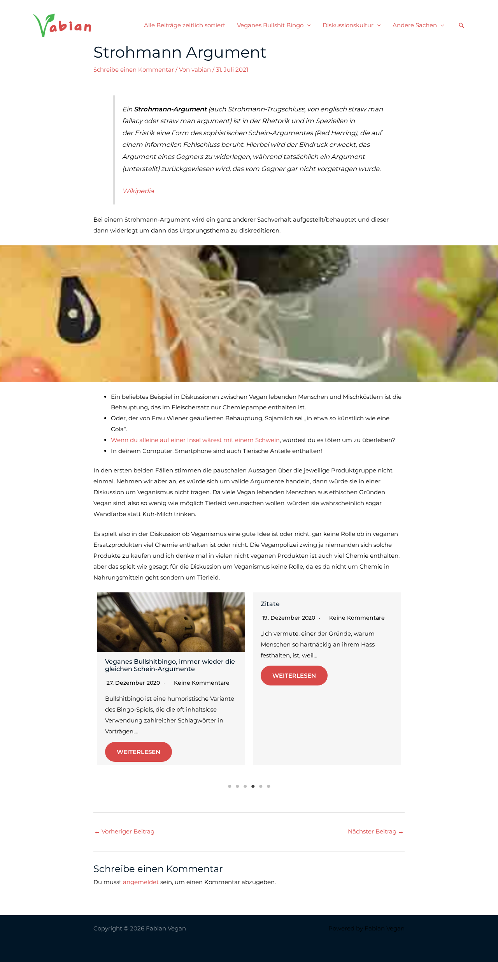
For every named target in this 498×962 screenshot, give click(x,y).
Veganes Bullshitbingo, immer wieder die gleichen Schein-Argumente (170, 665)
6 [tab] (268, 786)
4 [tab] (253, 786)
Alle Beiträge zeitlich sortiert (184, 25)
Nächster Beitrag (376, 831)
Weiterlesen (138, 752)
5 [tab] (261, 786)
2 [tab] (237, 786)
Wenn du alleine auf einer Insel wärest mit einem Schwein (195, 440)
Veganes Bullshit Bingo (270, 25)
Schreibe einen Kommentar (133, 69)
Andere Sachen (415, 25)
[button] (461, 25)
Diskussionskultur (348, 25)
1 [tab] (229, 786)
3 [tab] (245, 786)
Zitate (270, 604)
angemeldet (141, 882)
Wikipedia (138, 191)
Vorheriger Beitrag (124, 831)
